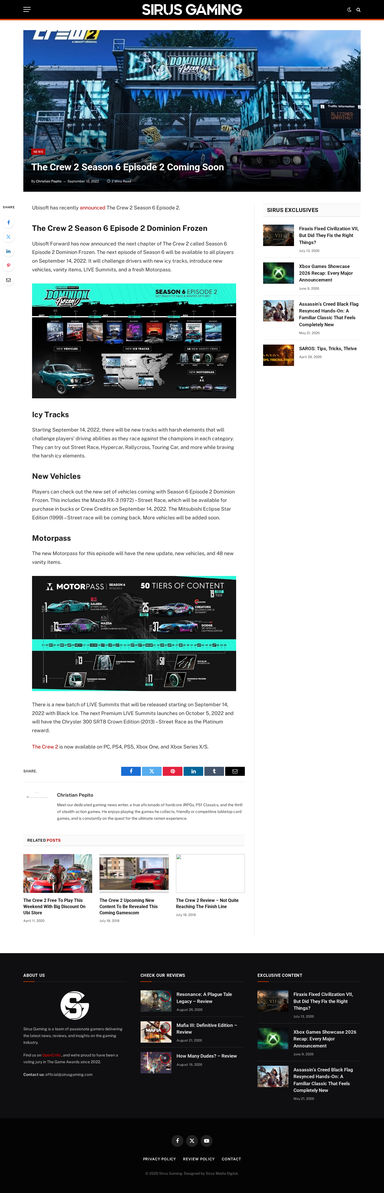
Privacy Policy (159, 1159)
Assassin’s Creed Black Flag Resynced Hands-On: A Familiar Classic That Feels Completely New (329, 314)
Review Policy (199, 1159)
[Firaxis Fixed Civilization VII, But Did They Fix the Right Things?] (278, 235)
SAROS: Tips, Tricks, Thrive (328, 348)
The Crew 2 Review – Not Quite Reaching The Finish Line (207, 903)
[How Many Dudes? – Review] (156, 1062)
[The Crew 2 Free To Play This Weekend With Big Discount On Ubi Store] (57, 873)
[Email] (8, 279)
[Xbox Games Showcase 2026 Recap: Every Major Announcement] (278, 273)
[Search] (358, 9)
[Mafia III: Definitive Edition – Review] (156, 1032)
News (38, 151)
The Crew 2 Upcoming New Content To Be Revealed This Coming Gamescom (129, 906)
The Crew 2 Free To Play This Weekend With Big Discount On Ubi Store (54, 906)
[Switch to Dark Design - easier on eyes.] (349, 9)
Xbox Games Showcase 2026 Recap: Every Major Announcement (326, 273)
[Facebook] (8, 222)
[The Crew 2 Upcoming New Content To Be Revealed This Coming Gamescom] (134, 873)
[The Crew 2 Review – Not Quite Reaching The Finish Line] (210, 873)
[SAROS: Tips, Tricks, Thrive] (278, 355)
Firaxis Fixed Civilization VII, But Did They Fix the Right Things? (329, 235)
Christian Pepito (49, 181)
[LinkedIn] (8, 251)
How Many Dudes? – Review (207, 1056)
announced (92, 208)
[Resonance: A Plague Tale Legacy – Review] (156, 1001)
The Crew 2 (45, 747)
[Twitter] (8, 236)
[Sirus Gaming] (192, 9)
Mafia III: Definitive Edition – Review (207, 1028)
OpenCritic (51, 1055)
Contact (231, 1159)
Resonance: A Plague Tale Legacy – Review (204, 997)
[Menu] (27, 9)
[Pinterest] (8, 265)
